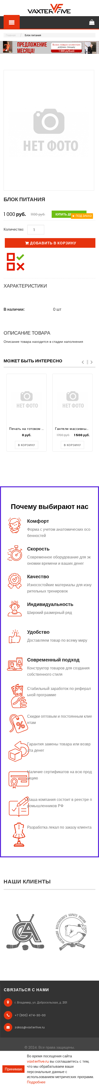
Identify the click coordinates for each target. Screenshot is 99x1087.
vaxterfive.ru (38, 1061)
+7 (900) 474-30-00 (30, 1015)
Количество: (14, 229)
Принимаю (13, 1069)
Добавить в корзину (53, 243)
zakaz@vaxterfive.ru (30, 1027)
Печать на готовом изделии (32, 428)
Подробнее (36, 1082)
